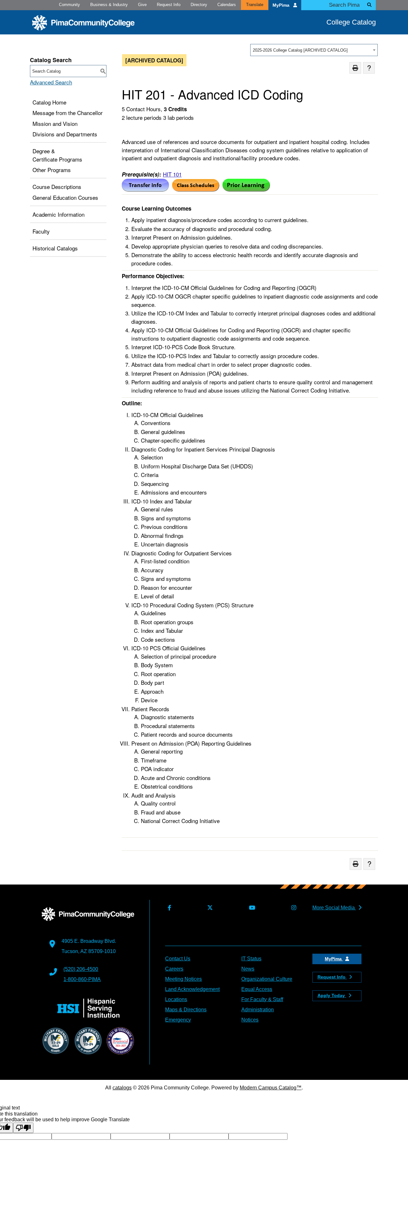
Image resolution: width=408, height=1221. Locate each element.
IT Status (251, 958)
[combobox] (314, 50)
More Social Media (334, 907)
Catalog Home (49, 102)
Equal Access (256, 989)
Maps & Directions (186, 1009)
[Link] (195, 189)
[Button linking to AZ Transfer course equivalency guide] (145, 189)
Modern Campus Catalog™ (271, 1087)
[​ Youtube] (250, 908)
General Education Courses (65, 197)
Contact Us (177, 958)
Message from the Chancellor (68, 113)
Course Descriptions (57, 187)
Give (142, 4)
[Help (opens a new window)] (369, 68)
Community (69, 4)
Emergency (178, 1019)
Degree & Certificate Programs (57, 155)
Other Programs (52, 170)
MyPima (282, 5)
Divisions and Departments (65, 134)
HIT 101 (172, 174)
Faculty (41, 231)
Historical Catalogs (55, 248)
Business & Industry (109, 4)
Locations (176, 999)
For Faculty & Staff (262, 999)
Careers (174, 969)
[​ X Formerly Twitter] (209, 908)
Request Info (168, 4)
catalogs (122, 1087)
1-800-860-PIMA (82, 979)
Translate (254, 4)
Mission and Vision (55, 123)
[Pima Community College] (83, 22)
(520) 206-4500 (80, 969)
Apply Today (331, 995)
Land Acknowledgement (192, 989)
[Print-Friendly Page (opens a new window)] (355, 68)
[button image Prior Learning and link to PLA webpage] (246, 189)
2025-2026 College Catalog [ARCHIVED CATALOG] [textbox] (300, 50)
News (247, 969)
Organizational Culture (266, 979)
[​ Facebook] (168, 908)
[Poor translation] (23, 1128)
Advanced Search (51, 82)
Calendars (226, 4)
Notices (250, 1019)
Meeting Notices (183, 979)
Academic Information (58, 214)
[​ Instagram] (292, 908)
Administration (257, 1009)
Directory (199, 4)
